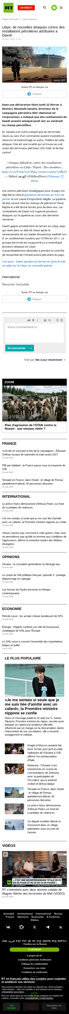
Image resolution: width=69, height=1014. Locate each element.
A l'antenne (53, 916)
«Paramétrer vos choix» (12, 992)
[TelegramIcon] (47, 927)
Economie (11, 609)
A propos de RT (34, 956)
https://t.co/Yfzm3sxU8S (18, 171)
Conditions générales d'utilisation (34, 960)
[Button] (54, 8)
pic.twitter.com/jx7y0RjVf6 (51, 171)
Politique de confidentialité (34, 964)
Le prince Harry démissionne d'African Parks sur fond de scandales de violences (44, 809)
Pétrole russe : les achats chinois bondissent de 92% (32, 616)
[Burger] (61, 8)
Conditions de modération (34, 972)
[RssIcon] (61, 927)
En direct (26, 7)
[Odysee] (21, 927)
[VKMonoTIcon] (8, 927)
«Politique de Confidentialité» (39, 998)
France (9, 443)
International (11, 277)
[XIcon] (34, 927)
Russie (58, 913)
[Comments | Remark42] (34, 340)
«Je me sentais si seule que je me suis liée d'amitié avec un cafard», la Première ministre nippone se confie (32, 706)
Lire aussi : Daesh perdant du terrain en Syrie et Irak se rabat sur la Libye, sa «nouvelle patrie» (33, 263)
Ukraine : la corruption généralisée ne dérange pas (31, 564)
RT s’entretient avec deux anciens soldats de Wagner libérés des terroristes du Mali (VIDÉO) (33, 891)
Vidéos (8, 846)
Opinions (10, 557)
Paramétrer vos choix (34, 968)
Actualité (8, 913)
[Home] (8, 8)
